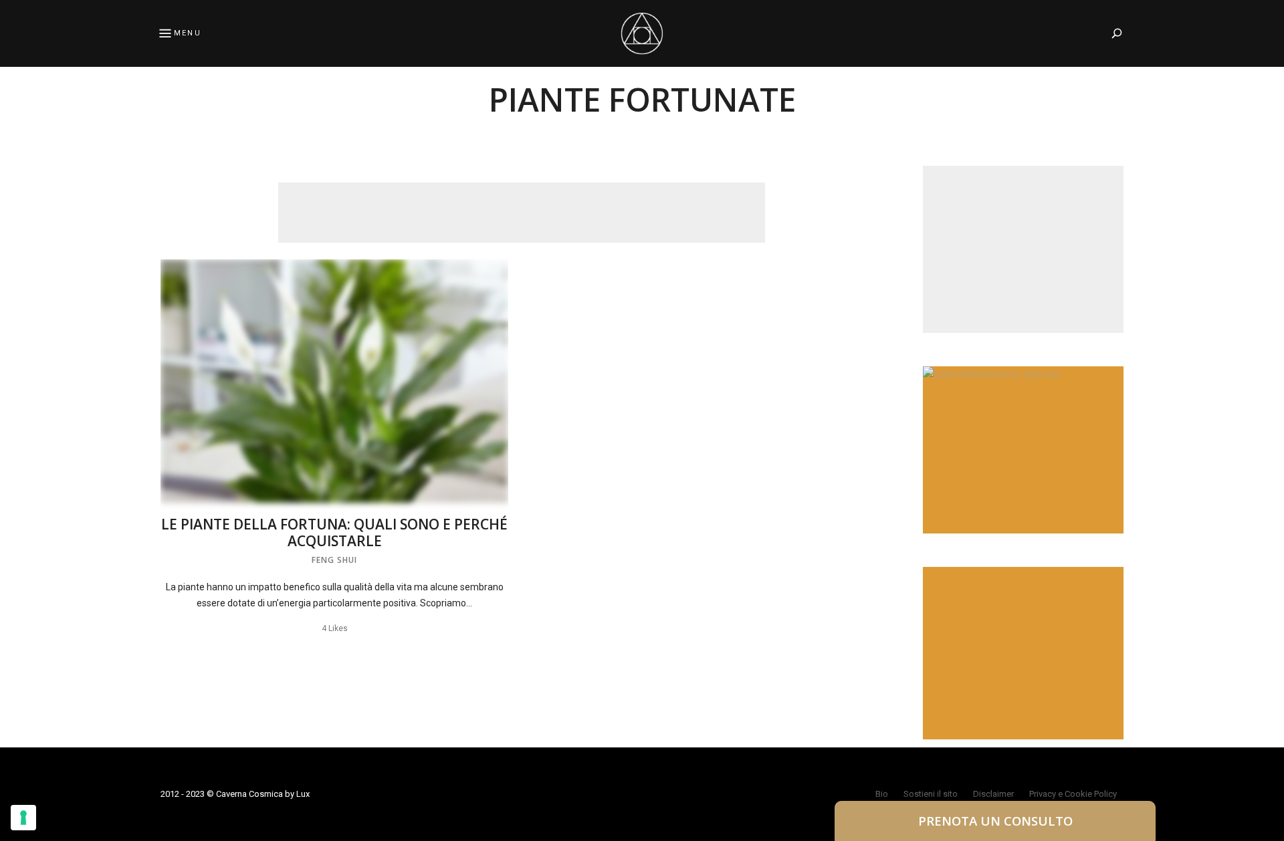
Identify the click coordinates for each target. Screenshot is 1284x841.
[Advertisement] (521, 213)
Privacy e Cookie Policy (1073, 794)
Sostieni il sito (930, 794)
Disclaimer (993, 794)
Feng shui (334, 560)
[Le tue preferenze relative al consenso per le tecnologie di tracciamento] (23, 817)
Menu (187, 33)
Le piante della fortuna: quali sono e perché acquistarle (334, 532)
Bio (881, 794)
